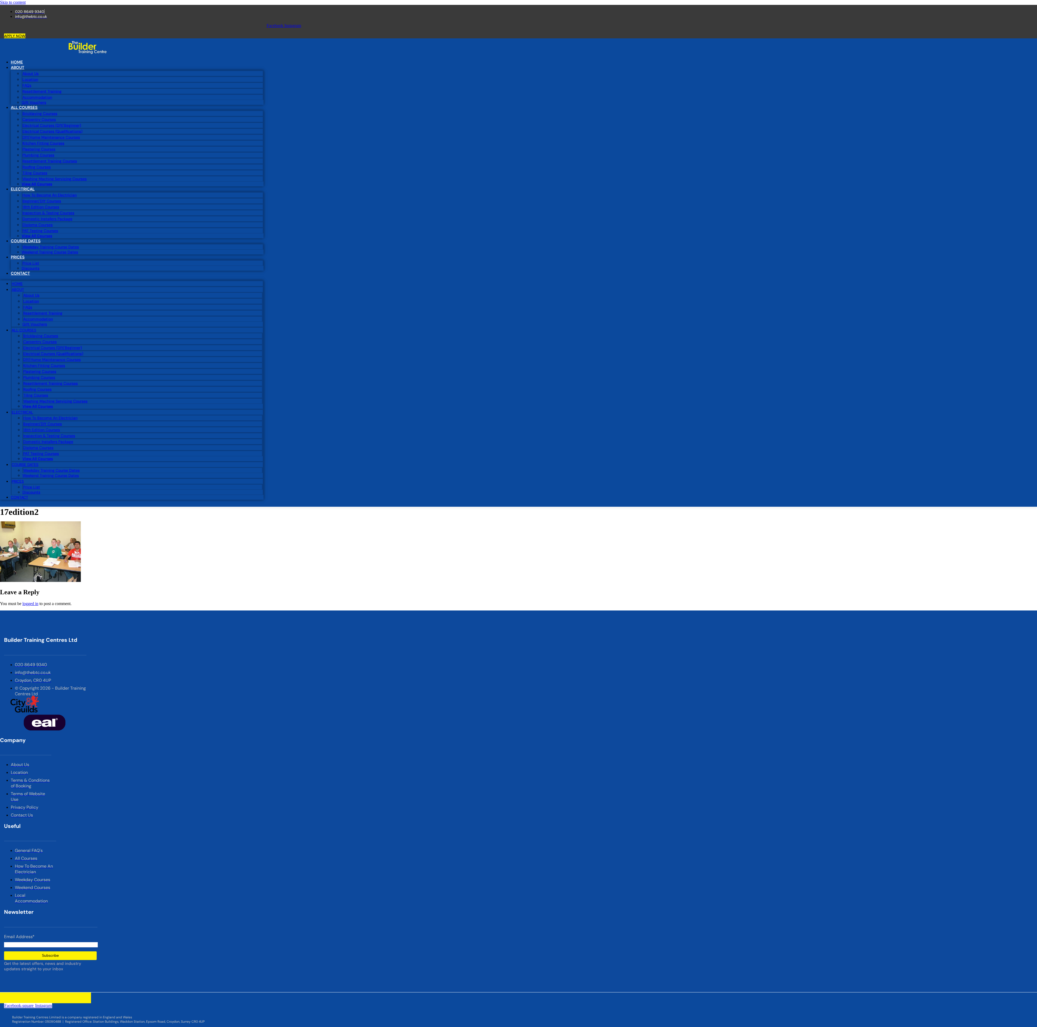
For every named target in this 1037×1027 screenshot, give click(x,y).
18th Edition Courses (40, 206)
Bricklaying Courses (39, 113)
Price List (30, 263)
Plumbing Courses (38, 155)
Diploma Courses (37, 224)
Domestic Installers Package (47, 218)
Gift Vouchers (34, 102)
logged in (30, 603)
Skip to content (13, 2)
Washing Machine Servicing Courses (54, 178)
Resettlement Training (42, 91)
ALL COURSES (24, 107)
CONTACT (20, 273)
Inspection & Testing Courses (48, 212)
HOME (17, 62)
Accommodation (37, 97)
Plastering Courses (38, 149)
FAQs (26, 85)
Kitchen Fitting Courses (43, 143)
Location (30, 79)
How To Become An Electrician (49, 195)
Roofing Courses (36, 167)
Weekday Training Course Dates (50, 246)
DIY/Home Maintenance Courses (51, 137)
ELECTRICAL (23, 189)
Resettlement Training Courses (49, 161)
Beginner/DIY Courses (41, 201)
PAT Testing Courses (40, 230)
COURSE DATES (26, 241)
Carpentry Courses (39, 119)
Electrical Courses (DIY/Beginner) (51, 125)
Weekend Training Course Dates (50, 252)
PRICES (18, 257)
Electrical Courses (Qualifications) (52, 131)
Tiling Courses (34, 172)
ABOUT (17, 67)
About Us (30, 73)
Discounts (30, 268)
